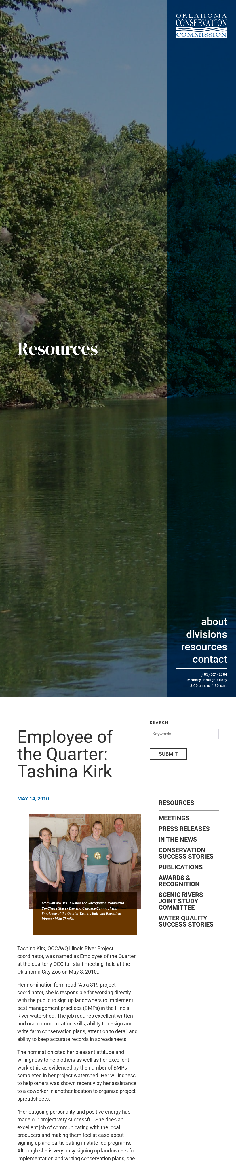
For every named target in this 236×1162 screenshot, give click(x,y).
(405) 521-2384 (214, 674)
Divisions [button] (206, 634)
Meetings (174, 818)
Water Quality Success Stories (186, 921)
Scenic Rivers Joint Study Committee (181, 901)
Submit (168, 754)
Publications (181, 867)
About (214, 622)
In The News (178, 839)
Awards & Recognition (179, 881)
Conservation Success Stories (186, 853)
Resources (204, 647)
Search (159, 722)
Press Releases (184, 829)
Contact (210, 659)
